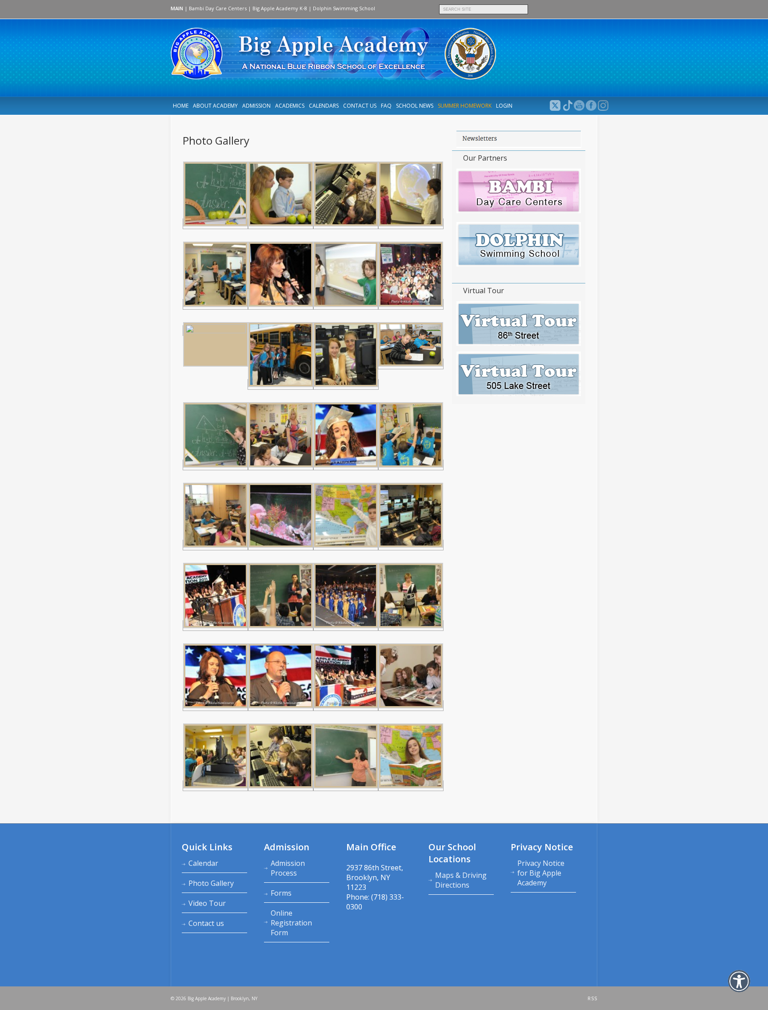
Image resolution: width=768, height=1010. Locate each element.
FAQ (386, 105)
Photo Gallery (211, 883)
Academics (289, 105)
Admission (256, 105)
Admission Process (288, 868)
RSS (592, 998)
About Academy (215, 105)
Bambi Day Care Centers (218, 8)
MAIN (177, 8)
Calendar (203, 863)
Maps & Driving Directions (461, 880)
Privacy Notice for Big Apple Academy (540, 873)
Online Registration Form (291, 922)
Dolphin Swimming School (344, 8)
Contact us (359, 105)
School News (414, 105)
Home (180, 105)
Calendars (324, 105)
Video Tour (207, 903)
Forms (281, 893)
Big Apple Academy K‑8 (279, 8)
